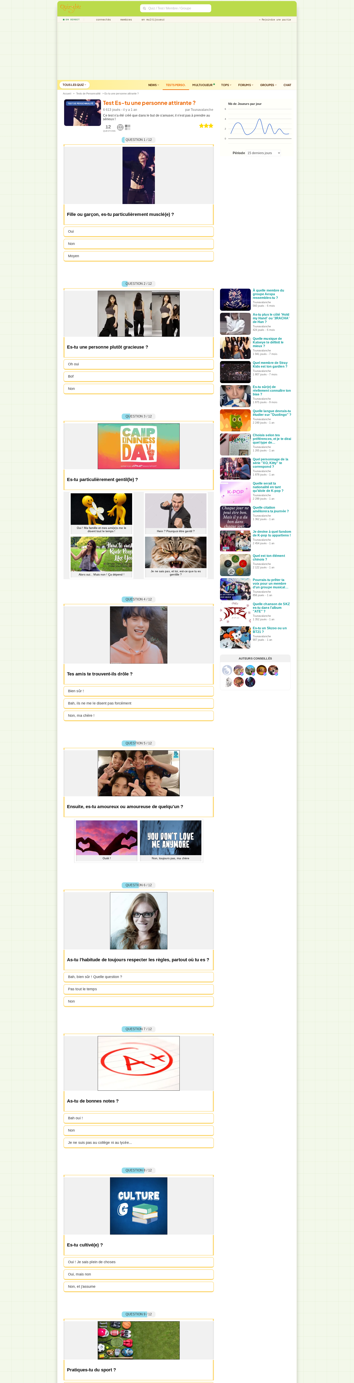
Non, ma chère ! (81, 715)
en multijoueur (152, 19)
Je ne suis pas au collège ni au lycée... (100, 1143)
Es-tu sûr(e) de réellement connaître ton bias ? (272, 390)
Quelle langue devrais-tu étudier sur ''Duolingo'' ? (272, 412)
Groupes (267, 85)
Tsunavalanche (202, 109)
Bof (71, 376)
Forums (244, 85)
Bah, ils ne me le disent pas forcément (99, 703)
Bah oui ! (75, 1118)
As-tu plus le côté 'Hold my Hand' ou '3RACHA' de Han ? (271, 318)
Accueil (67, 93)
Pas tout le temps (82, 989)
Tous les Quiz (73, 84)
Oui (71, 231)
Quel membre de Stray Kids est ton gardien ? (270, 364)
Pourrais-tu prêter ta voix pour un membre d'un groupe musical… (270, 583)
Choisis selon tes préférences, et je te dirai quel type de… (272, 438)
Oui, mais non (79, 1274)
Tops (225, 85)
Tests (176, 85)
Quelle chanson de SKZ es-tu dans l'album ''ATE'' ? (271, 607)
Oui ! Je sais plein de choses (92, 1262)
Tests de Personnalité (88, 93)
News (152, 85)
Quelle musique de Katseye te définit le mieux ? (268, 342)
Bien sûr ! (76, 691)
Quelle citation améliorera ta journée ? (271, 509)
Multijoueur (202, 85)
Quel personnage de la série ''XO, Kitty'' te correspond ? (270, 463)
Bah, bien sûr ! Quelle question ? (95, 977)
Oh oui (73, 364)
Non (71, 244)
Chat (287, 85)
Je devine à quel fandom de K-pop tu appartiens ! (272, 533)
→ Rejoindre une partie (275, 19)
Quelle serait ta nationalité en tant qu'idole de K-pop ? (268, 487)
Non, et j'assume (82, 1286)
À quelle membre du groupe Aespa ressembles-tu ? (268, 294)
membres (125, 19)
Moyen (73, 256)
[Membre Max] (242, 674)
